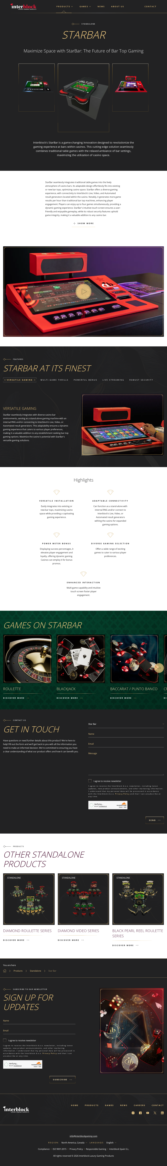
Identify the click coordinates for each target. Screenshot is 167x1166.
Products (92, 1105)
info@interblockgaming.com (83, 1136)
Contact (151, 6)
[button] (159, 668)
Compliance (44, 1149)
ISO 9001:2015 (59, 1149)
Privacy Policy (122, 794)
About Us (117, 6)
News (101, 6)
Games (109, 1105)
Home (75, 1105)
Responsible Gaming (96, 1149)
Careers (139, 1105)
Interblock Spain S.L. (119, 1149)
